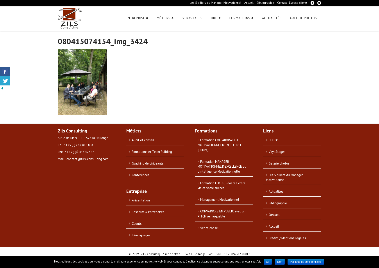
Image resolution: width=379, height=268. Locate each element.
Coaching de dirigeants (148, 163)
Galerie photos (279, 163)
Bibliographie (265, 3)
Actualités (276, 191)
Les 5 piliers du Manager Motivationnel (215, 3)
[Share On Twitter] (5, 80)
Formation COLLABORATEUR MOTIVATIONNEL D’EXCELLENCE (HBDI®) (220, 145)
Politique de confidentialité (306, 261)
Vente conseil (210, 228)
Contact (282, 3)
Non (279, 261)
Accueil (249, 3)
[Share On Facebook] (5, 71)
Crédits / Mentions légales (287, 238)
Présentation (141, 200)
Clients (137, 223)
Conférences (140, 175)
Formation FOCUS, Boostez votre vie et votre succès (221, 185)
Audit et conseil (143, 140)
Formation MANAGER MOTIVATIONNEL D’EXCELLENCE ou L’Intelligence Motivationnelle (222, 166)
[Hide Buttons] (2, 88)
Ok (267, 261)
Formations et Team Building (152, 152)
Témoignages (141, 235)
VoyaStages (277, 152)
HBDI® (273, 140)
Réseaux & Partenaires (148, 212)
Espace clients (298, 3)
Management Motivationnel (219, 199)
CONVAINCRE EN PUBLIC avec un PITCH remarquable (221, 213)
